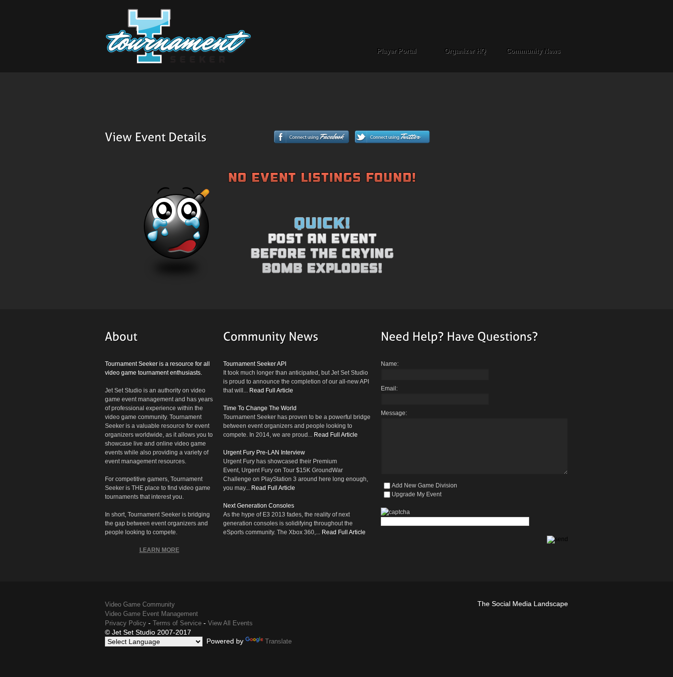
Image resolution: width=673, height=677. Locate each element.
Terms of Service (177, 623)
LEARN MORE (159, 550)
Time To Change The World (260, 408)
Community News (533, 51)
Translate (278, 641)
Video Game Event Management (151, 613)
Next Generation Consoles (258, 505)
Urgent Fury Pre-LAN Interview (264, 452)
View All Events (230, 623)
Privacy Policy (125, 623)
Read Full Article (271, 390)
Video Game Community (140, 604)
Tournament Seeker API (254, 363)
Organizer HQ (465, 51)
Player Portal (396, 51)
